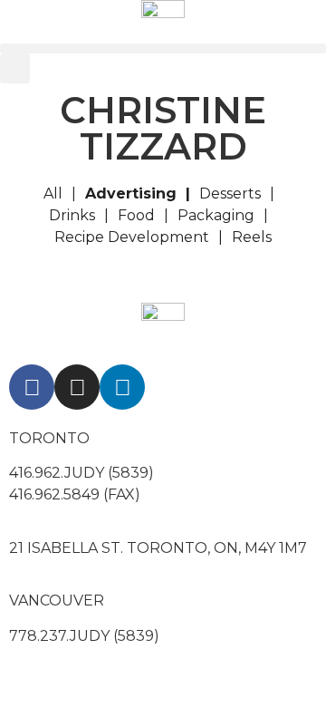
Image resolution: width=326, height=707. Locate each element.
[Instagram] (77, 387)
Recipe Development (131, 237)
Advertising (131, 193)
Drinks (72, 215)
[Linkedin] (122, 387)
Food (136, 215)
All (52, 193)
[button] (163, 48)
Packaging (215, 215)
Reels (252, 237)
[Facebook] (31, 387)
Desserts (230, 193)
